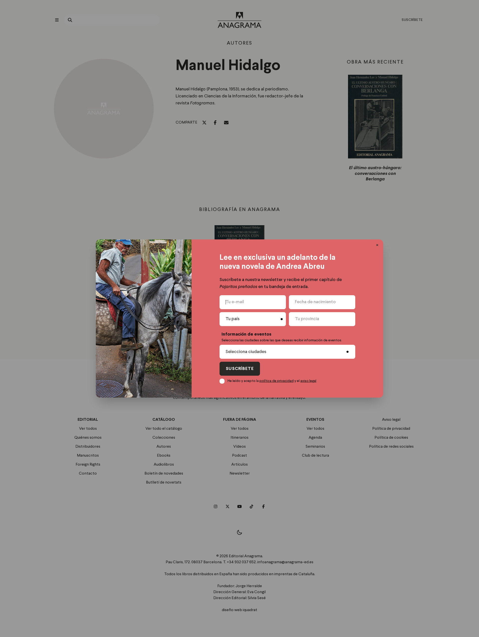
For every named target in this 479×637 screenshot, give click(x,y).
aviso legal (308, 381)
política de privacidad (276, 381)
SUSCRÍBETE (240, 369)
